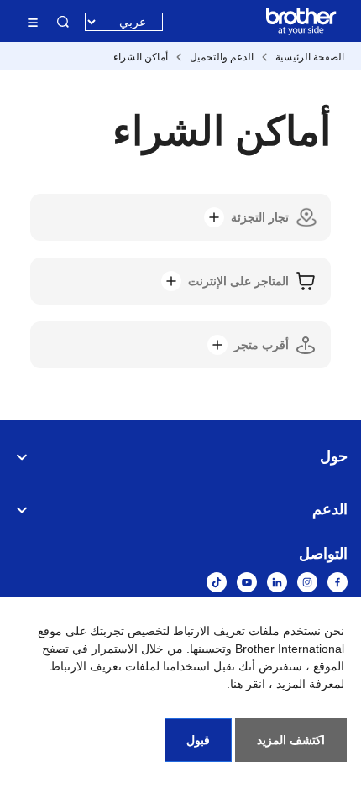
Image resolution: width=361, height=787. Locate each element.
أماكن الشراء (140, 57)
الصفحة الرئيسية (309, 57)
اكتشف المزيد (291, 740)
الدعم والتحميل (222, 57)
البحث (63, 22)
